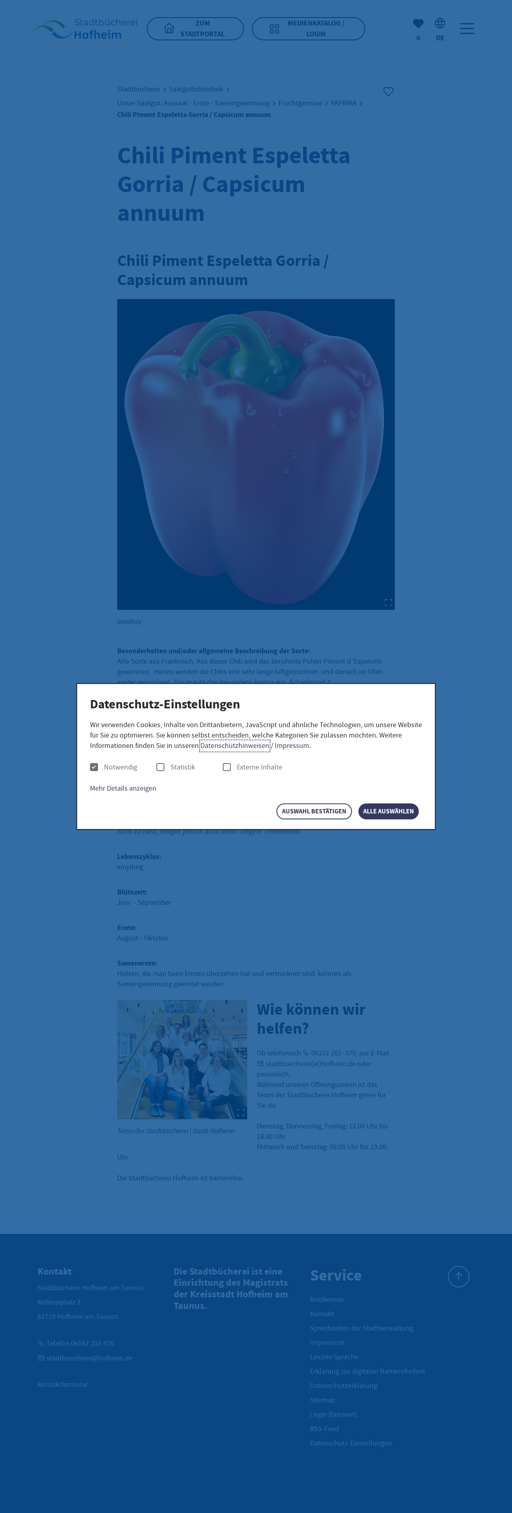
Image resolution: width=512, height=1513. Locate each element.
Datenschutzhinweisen (234, 745)
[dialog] (256, 756)
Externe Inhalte (259, 767)
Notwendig (120, 767)
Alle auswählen (388, 811)
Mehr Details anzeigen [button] (123, 788)
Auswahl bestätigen (314, 811)
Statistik (182, 767)
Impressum (292, 745)
